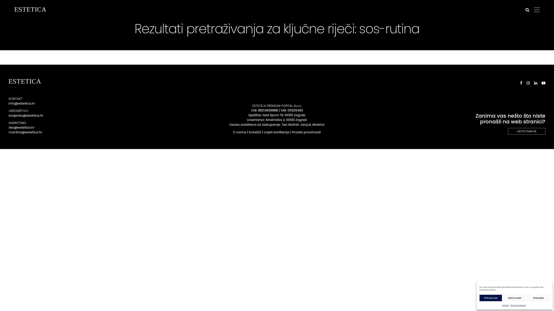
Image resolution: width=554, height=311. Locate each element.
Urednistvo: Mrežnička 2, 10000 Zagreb (277, 120)
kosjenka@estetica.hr (26, 115)
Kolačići (505, 305)
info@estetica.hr (22, 103)
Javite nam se (527, 131)
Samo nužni (514, 297)
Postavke (538, 297)
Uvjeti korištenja (276, 132)
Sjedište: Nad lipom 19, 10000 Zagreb (276, 115)
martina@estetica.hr (25, 132)
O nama (239, 132)
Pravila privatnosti (518, 305)
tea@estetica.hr (22, 127)
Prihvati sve (490, 297)
